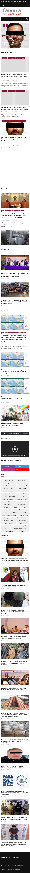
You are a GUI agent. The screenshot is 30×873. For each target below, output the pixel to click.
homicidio (22, 493)
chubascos (24, 483)
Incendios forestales (8, 499)
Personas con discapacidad (9, 515)
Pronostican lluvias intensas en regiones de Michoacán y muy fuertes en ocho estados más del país (14, 371)
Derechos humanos (8, 488)
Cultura (2, 1)
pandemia (14, 512)
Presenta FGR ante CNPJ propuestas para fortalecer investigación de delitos (13, 637)
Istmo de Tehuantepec (9, 501)
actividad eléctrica (8, 480)
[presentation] (4, 25)
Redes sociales (22, 520)
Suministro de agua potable (19, 528)
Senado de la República (21, 526)
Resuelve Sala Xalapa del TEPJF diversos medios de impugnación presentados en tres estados (13, 216)
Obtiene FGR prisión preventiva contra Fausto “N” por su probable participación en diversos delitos (14, 41)
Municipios (19, 1)
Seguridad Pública (7, 526)
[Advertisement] (15, 169)
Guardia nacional (9, 493)
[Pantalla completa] (26, 455)
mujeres (15, 507)
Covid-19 (25, 485)
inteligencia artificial (22, 499)
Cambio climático (22, 480)
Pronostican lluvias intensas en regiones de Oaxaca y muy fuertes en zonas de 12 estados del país (14, 398)
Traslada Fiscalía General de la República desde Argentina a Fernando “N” (13, 586)
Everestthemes (5, 867)
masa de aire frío (8, 504)
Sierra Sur (6, 528)
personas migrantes (23, 515)
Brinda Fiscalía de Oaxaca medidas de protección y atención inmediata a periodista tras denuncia (14, 792)
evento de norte (9, 491)
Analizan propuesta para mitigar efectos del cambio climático (14, 248)
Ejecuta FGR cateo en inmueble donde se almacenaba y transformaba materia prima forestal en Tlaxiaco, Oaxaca (14, 714)
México (24, 507)
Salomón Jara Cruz (9, 523)
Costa (19, 485)
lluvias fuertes (22, 501)
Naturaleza (7, 1)
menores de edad (22, 504)
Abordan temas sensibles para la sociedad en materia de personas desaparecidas (14, 689)
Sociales (24, 1)
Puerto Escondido (21, 518)
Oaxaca (14, 510)
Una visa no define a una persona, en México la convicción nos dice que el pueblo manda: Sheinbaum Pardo (14, 301)
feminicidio (22, 491)
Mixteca (6, 507)
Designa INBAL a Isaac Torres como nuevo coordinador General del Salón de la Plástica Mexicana (14, 76)
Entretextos (6, 35)
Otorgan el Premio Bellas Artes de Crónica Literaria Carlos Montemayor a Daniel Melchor (15, 108)
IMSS (24, 496)
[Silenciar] (24, 455)
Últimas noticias (21, 35)
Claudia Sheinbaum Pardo (9, 485)
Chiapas (18, 483)
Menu (5, 19)
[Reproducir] (3, 455)
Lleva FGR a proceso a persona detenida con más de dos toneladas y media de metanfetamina (14, 741)
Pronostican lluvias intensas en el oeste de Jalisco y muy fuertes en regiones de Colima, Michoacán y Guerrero (13, 338)
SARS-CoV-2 (22, 523)
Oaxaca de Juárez (23, 510)
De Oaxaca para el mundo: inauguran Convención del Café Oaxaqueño (12, 424)
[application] (15, 449)
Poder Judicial (7, 518)
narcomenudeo (6, 510)
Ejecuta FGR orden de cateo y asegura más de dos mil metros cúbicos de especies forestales (14, 663)
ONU (5, 512)
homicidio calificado (10, 496)
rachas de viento (8, 520)
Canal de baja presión (8, 483)
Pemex (24, 512)
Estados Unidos (22, 488)
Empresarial (13, 1)
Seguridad (13, 35)
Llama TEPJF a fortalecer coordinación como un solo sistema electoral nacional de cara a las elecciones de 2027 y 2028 (14, 274)
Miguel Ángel (15, 47)
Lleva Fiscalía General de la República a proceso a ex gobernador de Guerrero (12, 766)
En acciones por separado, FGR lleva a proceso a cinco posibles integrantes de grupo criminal (14, 611)
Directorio (8, 3)
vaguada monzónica (9, 531)
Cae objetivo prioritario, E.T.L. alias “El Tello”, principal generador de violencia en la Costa (14, 818)
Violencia (23, 531)
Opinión (3, 3)
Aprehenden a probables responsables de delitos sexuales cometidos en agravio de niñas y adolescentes (13, 844)
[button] (15, 449)
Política (12, 210)
